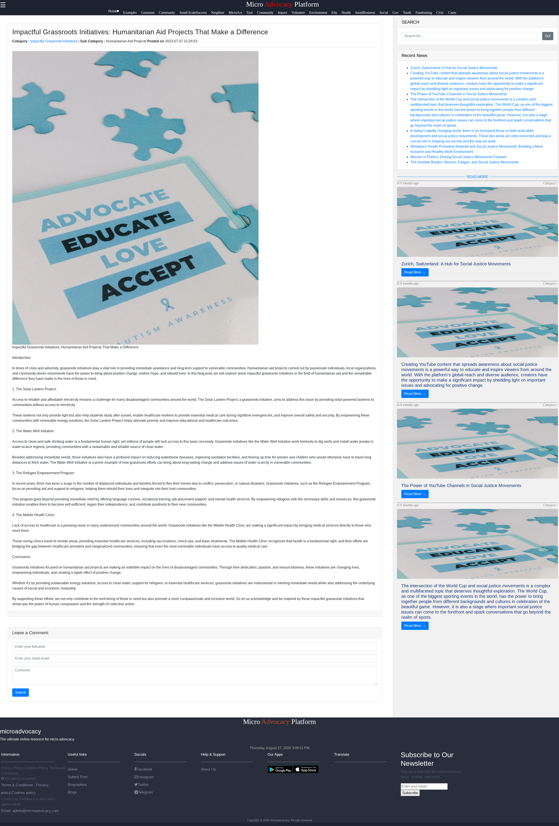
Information (10, 754)
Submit (20, 692)
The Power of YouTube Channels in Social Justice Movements (458, 94)
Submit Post (78, 777)
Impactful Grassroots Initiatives (54, 41)
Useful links (77, 754)
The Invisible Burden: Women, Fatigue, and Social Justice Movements (464, 162)
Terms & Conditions (17, 785)
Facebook (144, 769)
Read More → (415, 272)
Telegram (145, 792)
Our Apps (275, 754)
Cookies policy (24, 792)
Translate (341, 754)
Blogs (72, 792)
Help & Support (213, 754)
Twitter (143, 784)
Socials (140, 754)
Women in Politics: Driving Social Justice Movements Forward (458, 157)
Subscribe (410, 793)
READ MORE (477, 177)
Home (72, 769)
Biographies (77, 784)
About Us (208, 769)
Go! (547, 36)
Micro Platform (282, 4)
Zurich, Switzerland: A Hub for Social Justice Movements (453, 68)
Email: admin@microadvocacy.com (30, 811)
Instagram (146, 777)
